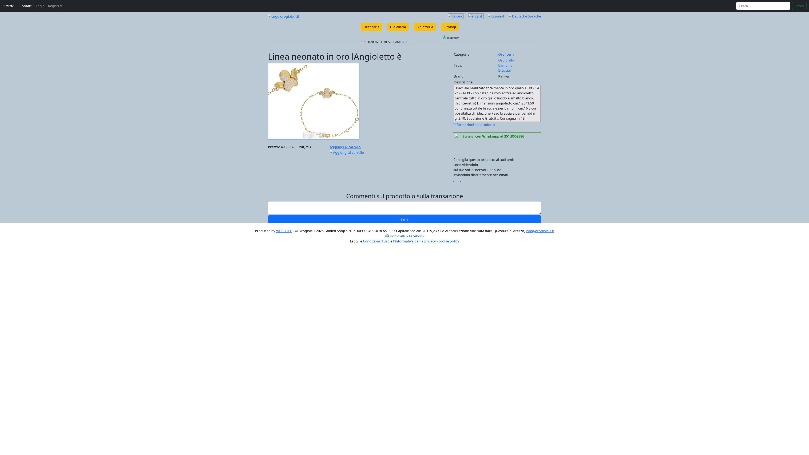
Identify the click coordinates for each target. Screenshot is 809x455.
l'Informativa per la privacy (415, 241)
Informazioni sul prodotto (474, 124)
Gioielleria (398, 27)
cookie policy (448, 241)
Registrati (55, 6)
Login (40, 6)
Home (9, 6)
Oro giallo (506, 60)
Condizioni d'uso (376, 241)
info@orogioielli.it (540, 231)
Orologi (450, 27)
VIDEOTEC (284, 231)
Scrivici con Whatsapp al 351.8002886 (493, 136)
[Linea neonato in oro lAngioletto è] (313, 101)
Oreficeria (371, 27)
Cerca (799, 6)
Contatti (26, 6)
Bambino (505, 65)
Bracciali (505, 70)
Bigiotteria (425, 27)
